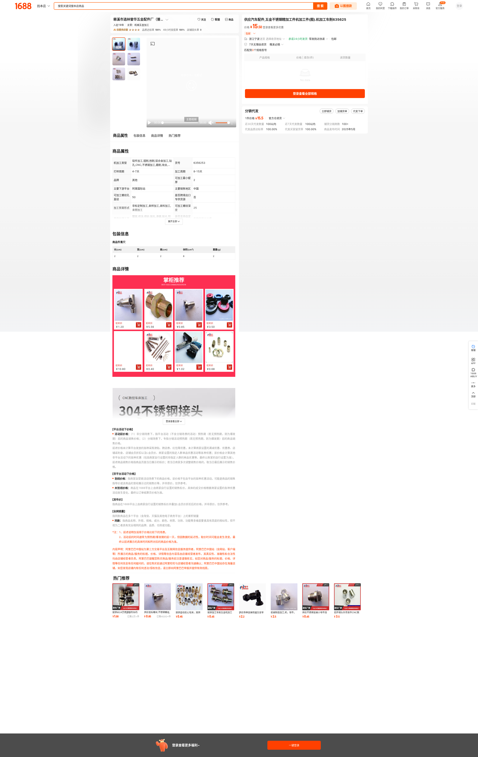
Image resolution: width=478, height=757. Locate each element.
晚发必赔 (275, 44)
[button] (191, 85)
